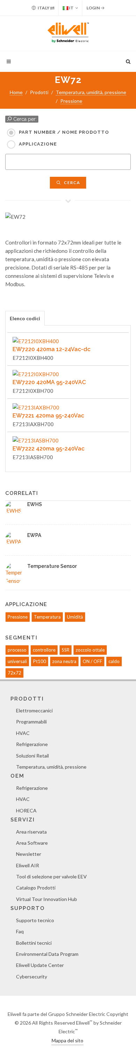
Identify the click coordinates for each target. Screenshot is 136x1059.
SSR (65, 650)
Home (16, 92)
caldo (114, 661)
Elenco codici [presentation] (25, 318)
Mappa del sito (67, 1040)
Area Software (32, 843)
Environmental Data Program (47, 954)
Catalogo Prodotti (35, 888)
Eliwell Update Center (40, 965)
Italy (43, 7)
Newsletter (28, 854)
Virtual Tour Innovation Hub (46, 899)
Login (93, 7)
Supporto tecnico (35, 920)
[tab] (25, 318)
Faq (20, 931)
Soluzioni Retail (32, 756)
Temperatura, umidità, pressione (91, 92)
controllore (44, 650)
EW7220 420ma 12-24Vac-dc (51, 349)
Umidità (75, 617)
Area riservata (31, 832)
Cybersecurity (31, 976)
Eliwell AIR (27, 865)
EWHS (34, 504)
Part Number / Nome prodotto (64, 132)
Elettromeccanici (34, 710)
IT (71, 7)
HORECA (26, 810)
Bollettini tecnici (34, 943)
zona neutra (64, 661)
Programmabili (31, 722)
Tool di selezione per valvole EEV (51, 876)
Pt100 (39, 661)
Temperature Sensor (52, 566)
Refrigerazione (32, 744)
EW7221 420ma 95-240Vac (48, 415)
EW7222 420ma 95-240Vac (48, 448)
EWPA (34, 535)
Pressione (71, 101)
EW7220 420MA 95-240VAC (49, 382)
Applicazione (38, 144)
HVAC (23, 733)
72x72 (14, 673)
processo (17, 650)
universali (17, 661)
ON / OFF (92, 661)
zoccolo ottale (90, 650)
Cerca (71, 182)
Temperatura (47, 617)
